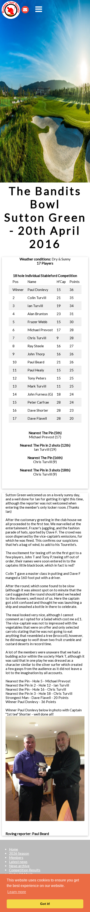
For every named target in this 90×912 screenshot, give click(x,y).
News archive (19, 866)
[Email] (25, 9)
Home (13, 849)
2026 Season (19, 853)
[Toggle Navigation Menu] (39, 9)
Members (16, 857)
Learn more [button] (16, 892)
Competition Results (24, 870)
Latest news (18, 862)
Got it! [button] (45, 904)
